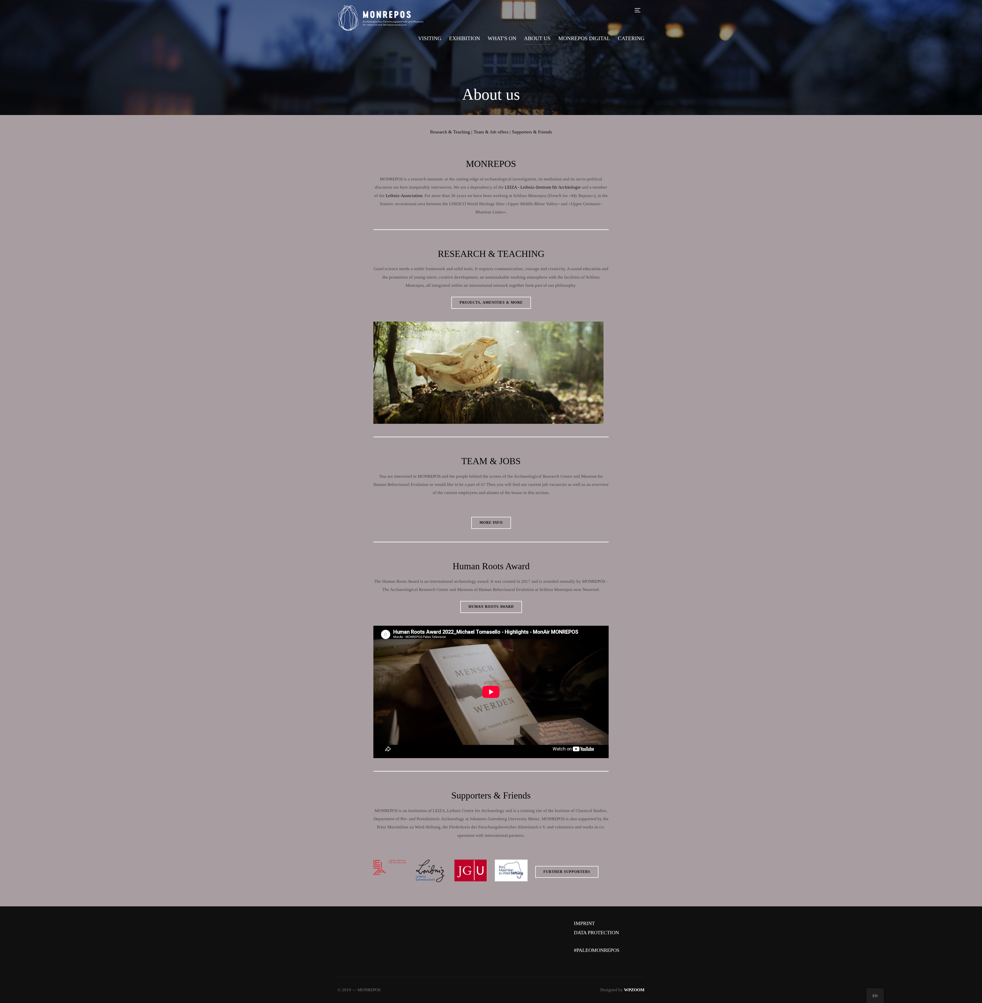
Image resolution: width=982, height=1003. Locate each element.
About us (537, 38)
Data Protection (596, 932)
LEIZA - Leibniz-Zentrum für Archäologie (543, 187)
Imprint (584, 923)
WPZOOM (634, 989)
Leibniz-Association (404, 195)
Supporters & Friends (532, 131)
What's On (502, 38)
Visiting (429, 38)
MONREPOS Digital (584, 38)
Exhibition (464, 38)
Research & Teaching (450, 131)
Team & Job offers (491, 131)
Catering (631, 38)
